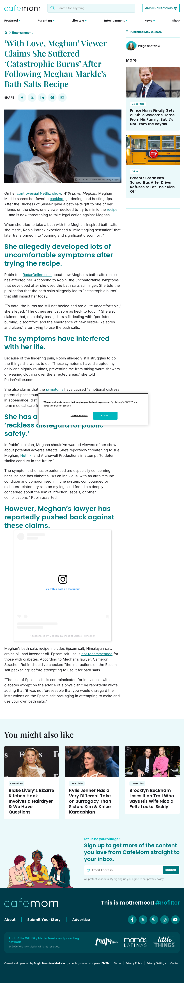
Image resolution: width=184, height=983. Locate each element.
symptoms (54, 389)
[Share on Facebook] (22, 97)
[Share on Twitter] (32, 97)
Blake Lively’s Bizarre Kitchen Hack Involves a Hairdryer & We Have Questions (31, 801)
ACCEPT (105, 415)
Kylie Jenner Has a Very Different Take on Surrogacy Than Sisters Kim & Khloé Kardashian (90, 801)
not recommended (96, 654)
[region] (93, 409)
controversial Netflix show (39, 193)
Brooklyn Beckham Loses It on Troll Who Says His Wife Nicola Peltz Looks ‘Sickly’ (151, 798)
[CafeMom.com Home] (22, 8)
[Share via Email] (62, 97)
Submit (170, 870)
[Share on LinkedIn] (42, 97)
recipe (112, 209)
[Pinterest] (154, 919)
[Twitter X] (143, 919)
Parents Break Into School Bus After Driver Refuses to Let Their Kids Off (152, 184)
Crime (135, 171)
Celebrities (138, 103)
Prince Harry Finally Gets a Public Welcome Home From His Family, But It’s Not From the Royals (152, 117)
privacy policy (155, 878)
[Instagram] (164, 919)
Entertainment (22, 32)
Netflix (25, 455)
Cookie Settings (79, 415)
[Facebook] (132, 919)
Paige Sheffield (149, 46)
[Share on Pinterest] (52, 97)
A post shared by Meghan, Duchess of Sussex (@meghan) (63, 635)
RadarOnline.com (37, 275)
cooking (56, 199)
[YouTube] (175, 919)
